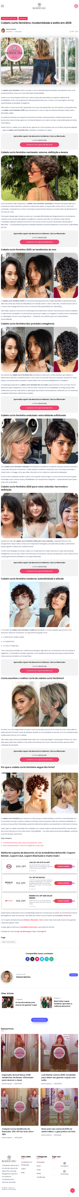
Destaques (23, 18)
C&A (40, 920)
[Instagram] (64, 1164)
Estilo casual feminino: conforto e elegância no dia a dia (23, 845)
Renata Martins (11, 29)
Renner (27, 920)
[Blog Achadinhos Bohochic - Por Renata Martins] (39, 6)
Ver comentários (39, 1020)
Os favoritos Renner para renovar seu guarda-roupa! (22, 843)
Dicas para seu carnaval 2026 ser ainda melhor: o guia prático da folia (58, 1130)
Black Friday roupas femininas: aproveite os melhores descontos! (63, 1003)
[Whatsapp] (64, 1172)
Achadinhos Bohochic (9, 18)
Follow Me (74, 975)
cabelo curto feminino (8, 942)
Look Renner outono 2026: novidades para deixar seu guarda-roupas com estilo (58, 1077)
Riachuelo (34, 920)
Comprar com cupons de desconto (39, 145)
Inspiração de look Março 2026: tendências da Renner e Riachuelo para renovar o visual (17, 1077)
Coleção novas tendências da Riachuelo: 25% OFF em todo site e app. (17, 1132)
